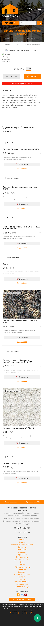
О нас (22, 562)
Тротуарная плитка (29, 38)
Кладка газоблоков (22, 574)
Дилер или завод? (22, 587)
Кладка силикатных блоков (22, 545)
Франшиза (22, 547)
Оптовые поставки (22, 582)
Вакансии (22, 569)
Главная (7, 38)
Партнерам (22, 549)
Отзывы (22, 564)
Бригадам (22, 572)
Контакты (22, 577)
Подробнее (22, 168)
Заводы (22, 579)
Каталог (17, 38)
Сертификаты (22, 584)
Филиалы (22, 552)
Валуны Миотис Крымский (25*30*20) (22, 32)
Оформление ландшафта (22, 41)
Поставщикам (22, 557)
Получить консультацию (22, 599)
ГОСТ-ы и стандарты (22, 567)
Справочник (22, 554)
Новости (22, 542)
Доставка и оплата (22, 559)
